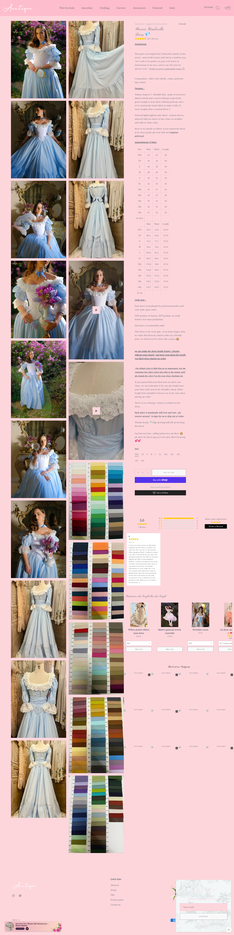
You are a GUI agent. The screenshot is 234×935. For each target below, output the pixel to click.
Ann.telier (87, 8)
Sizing (113, 890)
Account (208, 7)
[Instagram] (201, 925)
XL (160, 454)
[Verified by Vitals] (27, 928)
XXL (166, 454)
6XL (143, 460)
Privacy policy (117, 899)
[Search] (217, 8)
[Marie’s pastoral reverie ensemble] (170, 615)
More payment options (160, 487)
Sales (172, 8)
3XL (172, 454)
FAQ (112, 895)
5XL (136, 460)
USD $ (14, 920)
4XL (178, 454)
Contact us (116, 904)
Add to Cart (169, 472)
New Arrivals (67, 8)
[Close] (228, 883)
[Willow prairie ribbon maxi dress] (139, 615)
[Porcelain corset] (200, 615)
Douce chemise (21, 926)
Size (137, 449)
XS (142, 454)
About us (115, 885)
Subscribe (203, 916)
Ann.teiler (139, 24)
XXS (137, 454)
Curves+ (121, 8)
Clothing (104, 8)
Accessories (139, 8)
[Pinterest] (206, 925)
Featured (157, 8)
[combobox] (139, 643)
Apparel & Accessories (156, 24)
